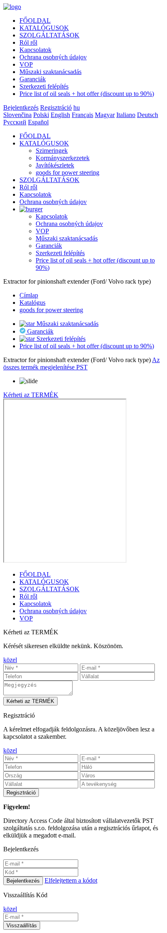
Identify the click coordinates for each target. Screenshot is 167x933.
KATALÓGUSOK (44, 27)
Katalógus (32, 302)
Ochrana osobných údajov (53, 57)
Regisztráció (56, 107)
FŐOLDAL (35, 20)
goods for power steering (67, 172)
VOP (26, 64)
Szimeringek (52, 150)
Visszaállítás (21, 925)
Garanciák (32, 79)
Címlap (28, 295)
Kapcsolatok (35, 49)
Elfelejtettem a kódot (71, 880)
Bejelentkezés (21, 107)
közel (10, 659)
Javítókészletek (55, 165)
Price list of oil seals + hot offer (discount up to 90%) (86, 93)
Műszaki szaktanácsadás (50, 71)
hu (76, 107)
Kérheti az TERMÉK (30, 394)
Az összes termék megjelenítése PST (81, 363)
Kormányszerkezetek (63, 157)
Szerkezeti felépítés (44, 86)
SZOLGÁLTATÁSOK (49, 35)
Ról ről (28, 42)
